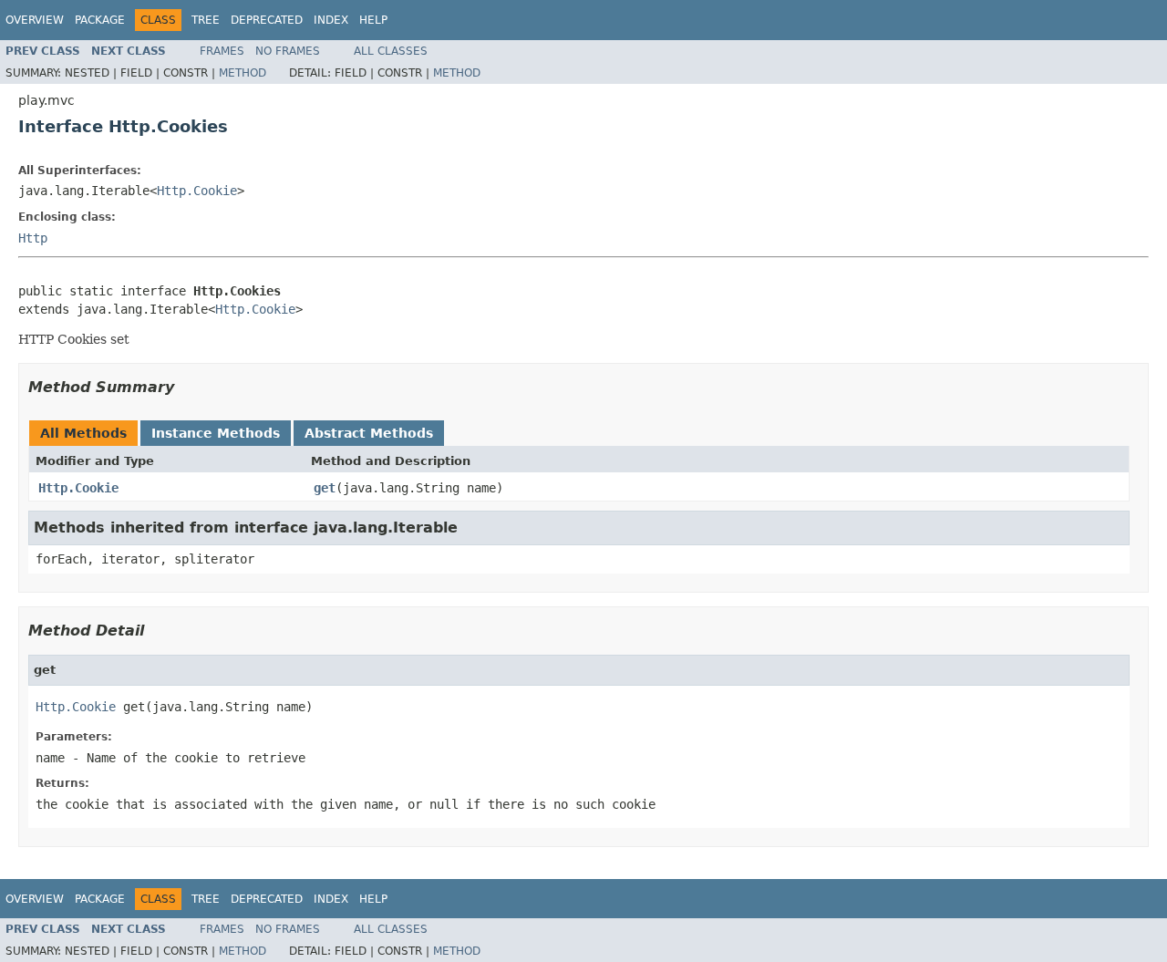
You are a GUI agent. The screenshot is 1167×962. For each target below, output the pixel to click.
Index (331, 20)
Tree (205, 20)
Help (373, 20)
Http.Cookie (197, 190)
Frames (222, 51)
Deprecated (267, 20)
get (325, 488)
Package (100, 20)
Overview (34, 20)
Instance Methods (215, 433)
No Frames (287, 51)
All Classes (391, 51)
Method (242, 73)
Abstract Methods (369, 433)
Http (32, 238)
